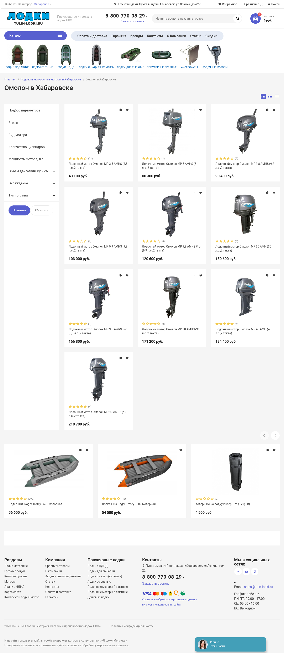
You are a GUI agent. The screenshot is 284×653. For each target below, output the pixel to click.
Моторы (10, 581)
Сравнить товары (57, 566)
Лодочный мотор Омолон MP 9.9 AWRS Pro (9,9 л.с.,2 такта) (98, 331)
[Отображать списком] (270, 96)
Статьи (195, 36)
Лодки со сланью (99, 581)
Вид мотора (18, 135)
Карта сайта (12, 592)
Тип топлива (18, 195)
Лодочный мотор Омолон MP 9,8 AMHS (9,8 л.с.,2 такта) (244, 165)
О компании (53, 571)
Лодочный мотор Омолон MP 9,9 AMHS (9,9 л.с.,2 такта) (98, 248)
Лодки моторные (16, 566)
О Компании (176, 36)
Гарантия (118, 36)
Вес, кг (14, 123)
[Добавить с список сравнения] (120, 109)
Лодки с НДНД (14, 586)
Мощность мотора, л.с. (26, 159)
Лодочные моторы (214, 67)
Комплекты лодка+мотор (21, 597)
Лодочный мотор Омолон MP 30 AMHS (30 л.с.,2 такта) (171, 331)
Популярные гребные (162, 67)
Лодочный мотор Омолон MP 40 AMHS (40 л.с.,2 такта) (97, 413)
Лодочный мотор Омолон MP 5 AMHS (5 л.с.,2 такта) (169, 165)
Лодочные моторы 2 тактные (108, 586)
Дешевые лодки (98, 597)
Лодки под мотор (18, 67)
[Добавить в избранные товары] (127, 109)
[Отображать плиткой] (263, 96)
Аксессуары (189, 67)
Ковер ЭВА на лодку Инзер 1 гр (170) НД (222, 504)
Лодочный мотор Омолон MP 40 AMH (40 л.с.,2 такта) (243, 331)
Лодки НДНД (65, 67)
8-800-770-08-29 (125, 15)
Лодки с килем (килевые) (105, 576)
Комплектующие (15, 576)
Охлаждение (18, 183)
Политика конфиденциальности (131, 626)
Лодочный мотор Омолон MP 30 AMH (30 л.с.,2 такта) (243, 248)
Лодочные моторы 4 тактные (108, 592)
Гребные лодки (14, 571)
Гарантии (51, 597)
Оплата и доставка (92, 36)
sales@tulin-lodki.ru (258, 587)
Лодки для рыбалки (130, 67)
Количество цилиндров (27, 147)
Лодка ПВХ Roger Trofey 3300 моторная (129, 504)
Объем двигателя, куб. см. (29, 171)
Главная (10, 79)
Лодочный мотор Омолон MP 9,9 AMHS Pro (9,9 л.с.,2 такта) (171, 248)
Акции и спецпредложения (63, 576)
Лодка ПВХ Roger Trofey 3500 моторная (35, 504)
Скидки (211, 36)
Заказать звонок (133, 21)
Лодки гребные (42, 67)
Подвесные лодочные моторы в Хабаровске (50, 79)
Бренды (136, 36)
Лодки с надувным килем (96, 67)
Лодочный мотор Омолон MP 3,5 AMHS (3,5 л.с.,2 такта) (98, 165)
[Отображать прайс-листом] (277, 96)
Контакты (155, 36)
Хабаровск (41, 4)
